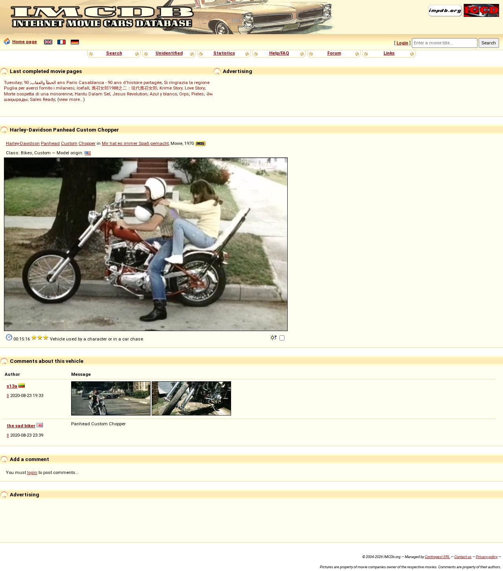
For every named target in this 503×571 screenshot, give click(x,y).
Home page (24, 41)
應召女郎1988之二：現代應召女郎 (124, 88)
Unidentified (169, 53)
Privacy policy (486, 557)
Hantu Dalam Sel (92, 94)
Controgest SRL (437, 557)
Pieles (197, 94)
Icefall (83, 88)
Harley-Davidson (23, 143)
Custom (69, 143)
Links (389, 53)
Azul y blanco (163, 94)
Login (402, 43)
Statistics (224, 53)
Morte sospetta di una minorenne (38, 94)
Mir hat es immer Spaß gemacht (135, 143)
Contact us (463, 557)
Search (114, 53)
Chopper (87, 143)
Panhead (50, 143)
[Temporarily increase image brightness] (274, 337)
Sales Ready (42, 99)
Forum (334, 53)
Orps (184, 94)
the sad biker (21, 425)
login (32, 472)
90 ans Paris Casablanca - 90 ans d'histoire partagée (93, 82)
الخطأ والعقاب (43, 82)
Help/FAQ (279, 53)
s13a (12, 386)
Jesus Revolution (129, 94)
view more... (71, 99)
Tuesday (13, 82)
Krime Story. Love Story (182, 88)
